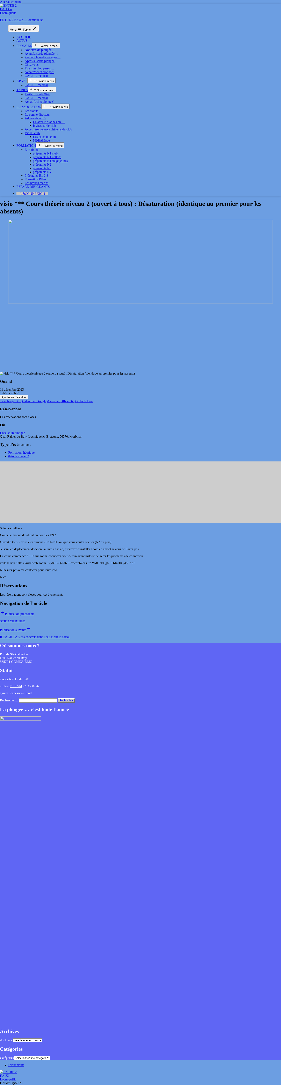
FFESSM (16, 686)
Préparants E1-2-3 (36, 175)
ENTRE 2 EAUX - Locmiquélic (21, 20)
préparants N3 (42, 168)
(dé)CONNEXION (32, 193)
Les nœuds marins (36, 183)
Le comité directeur (37, 114)
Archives (6, 1040)
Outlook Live (84, 401)
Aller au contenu (11, 1)
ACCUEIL (23, 37)
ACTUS (22, 40)
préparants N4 (42, 172)
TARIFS (22, 90)
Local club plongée (12, 433)
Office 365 (67, 401)
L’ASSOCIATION (28, 106)
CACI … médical (36, 75)
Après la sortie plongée (40, 61)
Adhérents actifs (35, 118)
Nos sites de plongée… (40, 50)
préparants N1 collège (47, 157)
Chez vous (31, 64)
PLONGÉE (24, 45)
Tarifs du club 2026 (37, 94)
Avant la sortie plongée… (41, 53)
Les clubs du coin (44, 136)
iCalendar (53, 401)
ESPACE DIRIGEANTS (33, 186)
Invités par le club (44, 125)
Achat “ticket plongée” (39, 72)
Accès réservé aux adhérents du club (48, 129)
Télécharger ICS (10, 401)
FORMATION (26, 145)
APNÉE (21, 81)
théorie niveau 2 (18, 456)
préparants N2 (42, 164)
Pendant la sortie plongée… (42, 57)
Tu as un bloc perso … (39, 68)
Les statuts (31, 111)
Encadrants (32, 149)
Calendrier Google (34, 401)
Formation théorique (21, 452)
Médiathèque (41, 140)
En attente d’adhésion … (49, 122)
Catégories (7, 1058)
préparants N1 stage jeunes (50, 161)
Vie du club (32, 133)
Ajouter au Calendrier (14, 397)
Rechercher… (9, 700)
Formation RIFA (35, 179)
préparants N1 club (45, 153)
